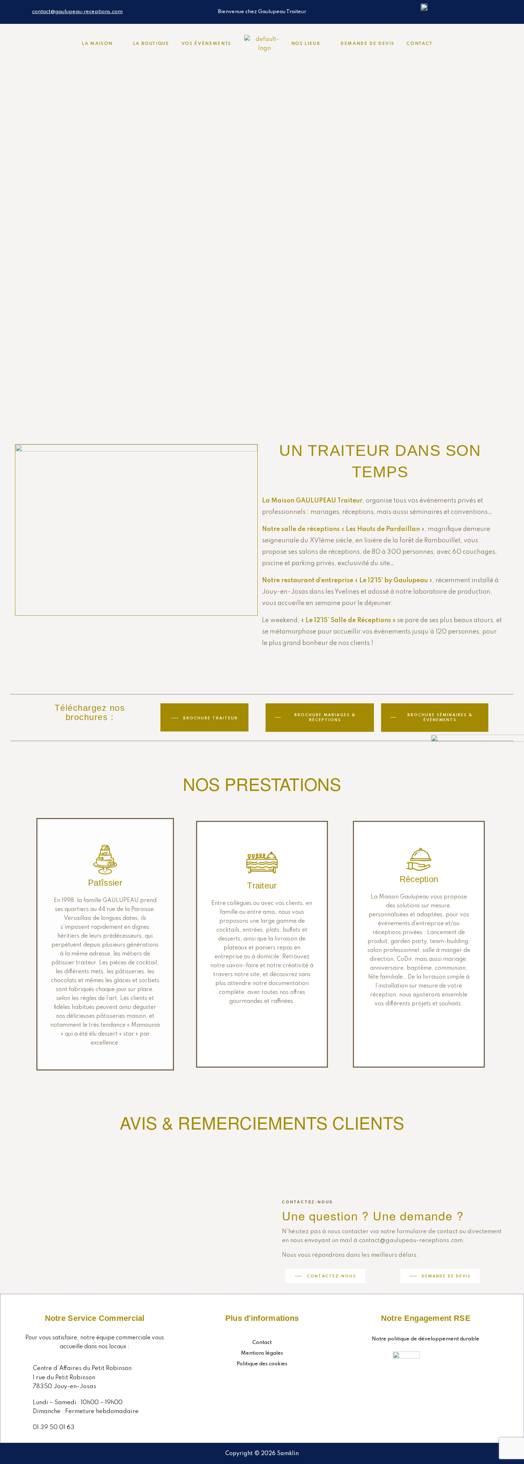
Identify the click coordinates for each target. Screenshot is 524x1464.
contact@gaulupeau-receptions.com (77, 11)
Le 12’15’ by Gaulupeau (393, 580)
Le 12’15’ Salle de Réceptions (348, 620)
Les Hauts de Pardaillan (383, 529)
